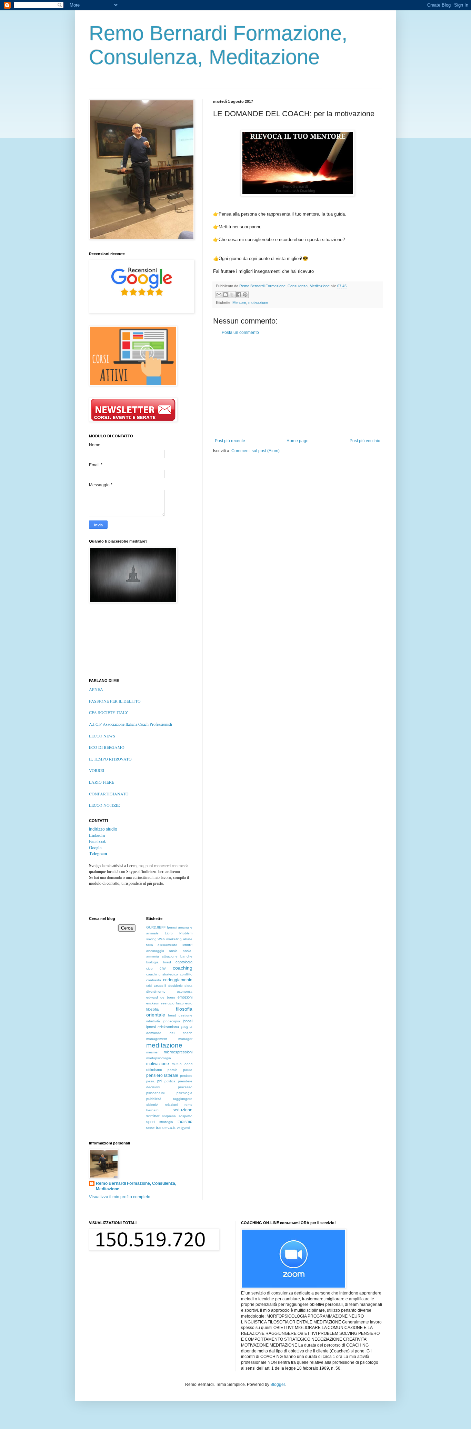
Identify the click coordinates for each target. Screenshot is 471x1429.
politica (170, 1081)
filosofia (152, 1009)
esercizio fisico (172, 1003)
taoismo (185, 1121)
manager (185, 1039)
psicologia (184, 1093)
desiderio (175, 986)
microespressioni (178, 1052)
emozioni (185, 997)
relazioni (171, 1105)
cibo (149, 968)
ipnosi (187, 1021)
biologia (152, 962)
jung (184, 1027)
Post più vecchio (365, 440)
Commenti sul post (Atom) (255, 450)
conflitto (186, 974)
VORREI (96, 770)
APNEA (96, 689)
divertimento (156, 991)
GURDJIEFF (156, 927)
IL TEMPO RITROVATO (110, 759)
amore (187, 945)
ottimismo (154, 1070)
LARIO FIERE (101, 782)
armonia (152, 956)
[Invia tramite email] (219, 294)
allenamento (167, 945)
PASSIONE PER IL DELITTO (115, 701)
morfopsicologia (158, 1058)
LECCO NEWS (102, 735)
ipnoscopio (171, 1021)
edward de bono (160, 997)
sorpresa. (169, 1116)
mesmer (152, 1052)
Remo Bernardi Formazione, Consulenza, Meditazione (136, 1186)
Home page (298, 440)
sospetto (185, 1116)
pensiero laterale (162, 1075)
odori (188, 1064)
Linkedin (97, 835)
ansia (173, 951)
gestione (185, 1015)
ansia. (187, 951)
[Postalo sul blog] (225, 294)
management (156, 1039)
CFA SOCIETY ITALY (108, 712)
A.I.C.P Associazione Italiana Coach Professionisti (130, 724)
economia (184, 991)
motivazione (258, 302)
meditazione (164, 1045)
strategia (166, 1122)
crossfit (160, 985)
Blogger (277, 1384)
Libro (169, 933)
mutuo (177, 1064)
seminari (153, 1116)
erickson (152, 1003)
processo (185, 1087)
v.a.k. (172, 1128)
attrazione (170, 956)
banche (186, 956)
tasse (150, 1128)
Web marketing (170, 939)
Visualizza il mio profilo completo (119, 1196)
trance (161, 1127)
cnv (163, 968)
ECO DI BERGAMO (106, 747)
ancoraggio (155, 951)
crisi (149, 986)
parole (173, 1070)
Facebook (97, 841)
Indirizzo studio (103, 829)
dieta (188, 986)
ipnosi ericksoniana (162, 1027)
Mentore (239, 302)
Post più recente (230, 440)
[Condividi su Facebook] (238, 294)
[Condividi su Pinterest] (245, 294)
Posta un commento (240, 332)
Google (95, 847)
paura (187, 1070)
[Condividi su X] (232, 294)
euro (188, 1003)
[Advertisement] (297, 387)
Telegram (98, 853)
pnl (159, 1081)
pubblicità (153, 1099)
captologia (184, 962)
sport (150, 1122)
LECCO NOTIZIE (104, 805)
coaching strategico (162, 974)
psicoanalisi (155, 1093)
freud (172, 1015)
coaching (182, 968)
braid (167, 962)
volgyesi (183, 1128)
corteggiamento (177, 980)
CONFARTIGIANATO (109, 793)
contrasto (153, 980)
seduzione (182, 1110)
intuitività (153, 1021)
